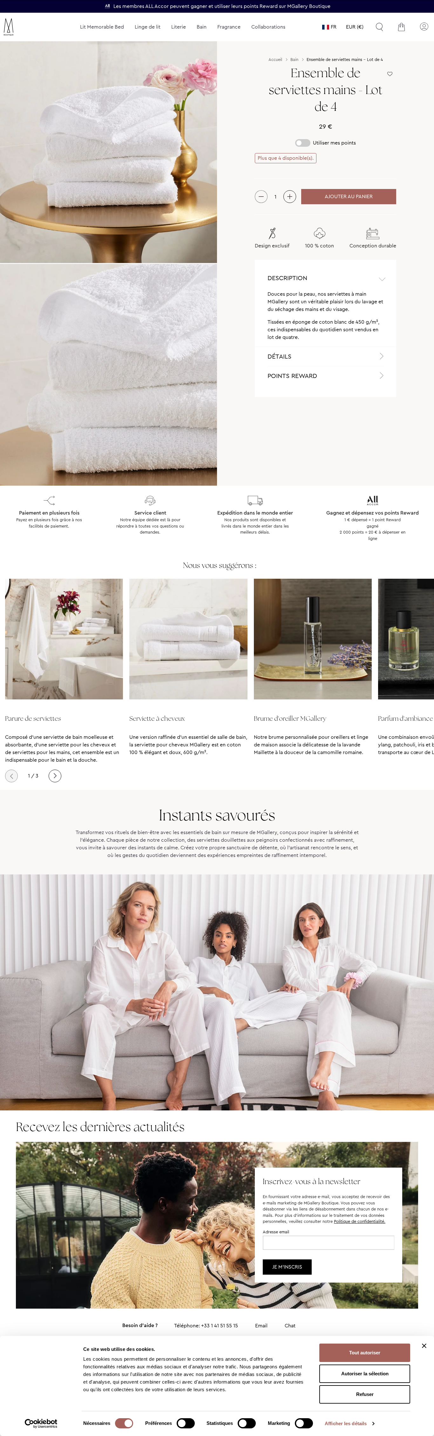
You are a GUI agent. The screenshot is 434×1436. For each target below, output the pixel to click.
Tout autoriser (364, 1352)
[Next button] (55, 776)
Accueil (275, 60)
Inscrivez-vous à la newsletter (311, 1181)
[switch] (186, 1424)
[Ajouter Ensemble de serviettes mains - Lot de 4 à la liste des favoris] (389, 74)
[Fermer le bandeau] (424, 1346)
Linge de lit (147, 26)
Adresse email (276, 1232)
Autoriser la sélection (365, 1373)
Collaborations (268, 26)
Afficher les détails (346, 1423)
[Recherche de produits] (379, 27)
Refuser (365, 1394)
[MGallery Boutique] (23, 27)
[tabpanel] (325, 318)
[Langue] (329, 27)
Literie (178, 26)
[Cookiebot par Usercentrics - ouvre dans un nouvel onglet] (41, 1423)
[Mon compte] (423, 27)
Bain (202, 26)
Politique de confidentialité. (359, 1221)
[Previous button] (11, 776)
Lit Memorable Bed (102, 26)
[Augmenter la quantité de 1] (289, 196)
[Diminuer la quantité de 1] (261, 196)
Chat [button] (290, 1325)
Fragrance (229, 26)
